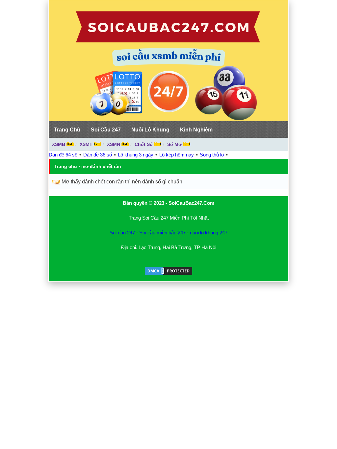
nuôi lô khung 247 (208, 232)
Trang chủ (65, 166)
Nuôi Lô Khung (150, 129)
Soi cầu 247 (122, 232)
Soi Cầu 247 (106, 129)
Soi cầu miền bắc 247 (162, 232)
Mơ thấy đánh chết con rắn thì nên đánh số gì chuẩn (122, 181)
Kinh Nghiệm (196, 129)
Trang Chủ (67, 129)
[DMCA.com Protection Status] (168, 274)
